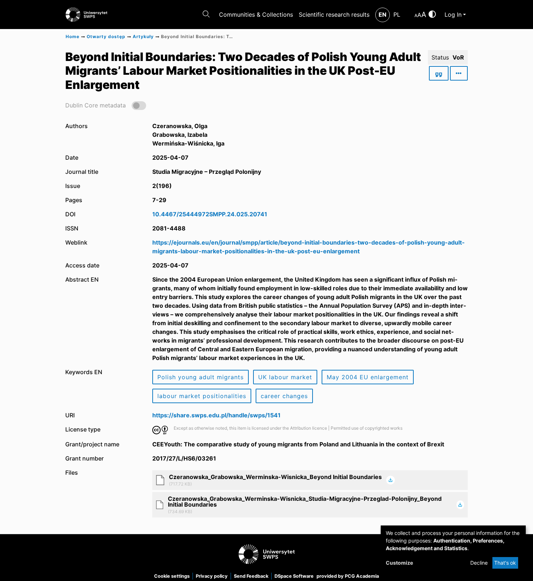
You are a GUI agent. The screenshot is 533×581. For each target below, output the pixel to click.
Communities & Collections (256, 14)
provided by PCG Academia (348, 576)
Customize (399, 563)
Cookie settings (172, 576)
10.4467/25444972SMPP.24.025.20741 (209, 214)
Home (72, 36)
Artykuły (143, 36)
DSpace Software (294, 576)
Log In (453, 14)
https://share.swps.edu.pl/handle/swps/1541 (216, 415)
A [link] (415, 15)
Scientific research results (334, 14)
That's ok (505, 563)
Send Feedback (251, 576)
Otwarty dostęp (106, 36)
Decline (479, 563)
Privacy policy (212, 576)
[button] (105, 105)
